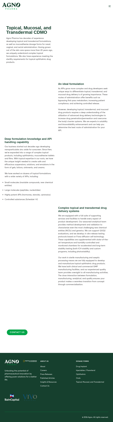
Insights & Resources (48, 382)
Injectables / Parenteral (85, 370)
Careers (43, 370)
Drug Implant (81, 366)
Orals (78, 378)
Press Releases (46, 374)
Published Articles (47, 378)
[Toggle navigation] (93, 6)
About (42, 366)
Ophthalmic (81, 374)
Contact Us (44, 386)
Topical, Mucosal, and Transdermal (90, 382)
